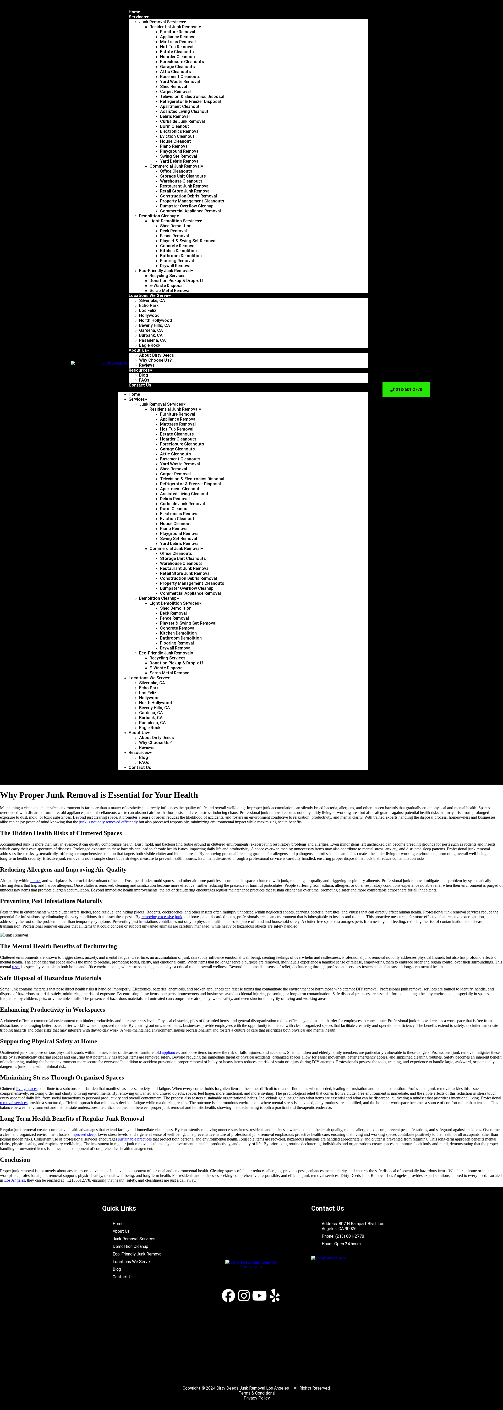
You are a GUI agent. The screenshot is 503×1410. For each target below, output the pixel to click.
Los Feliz (147, 310)
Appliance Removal (178, 36)
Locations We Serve (148, 295)
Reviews (147, 365)
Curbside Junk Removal (182, 121)
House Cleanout (175, 141)
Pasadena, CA (152, 340)
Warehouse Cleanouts (181, 181)
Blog (143, 375)
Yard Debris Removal (180, 161)
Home (134, 11)
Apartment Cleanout (180, 106)
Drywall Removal (176, 265)
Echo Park (148, 305)
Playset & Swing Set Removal (188, 240)
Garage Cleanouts (177, 66)
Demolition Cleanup (158, 215)
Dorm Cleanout (174, 126)
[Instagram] (243, 1295)
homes (35, 880)
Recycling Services (167, 275)
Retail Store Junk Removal (185, 191)
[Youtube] (259, 1295)
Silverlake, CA (152, 300)
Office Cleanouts (176, 171)
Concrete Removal (177, 245)
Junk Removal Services (161, 21)
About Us (138, 350)
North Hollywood (155, 320)
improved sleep (83, 1134)
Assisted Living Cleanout (184, 111)
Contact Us (140, 385)
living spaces (26, 1088)
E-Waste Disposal (167, 285)
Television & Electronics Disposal (192, 96)
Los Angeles (14, 1180)
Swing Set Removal (178, 156)
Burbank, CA (151, 335)
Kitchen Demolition (178, 250)
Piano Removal (174, 146)
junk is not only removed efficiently (108, 822)
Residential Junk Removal (174, 26)
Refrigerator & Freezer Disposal (190, 101)
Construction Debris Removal (188, 196)
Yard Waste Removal (180, 81)
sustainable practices (135, 1139)
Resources (139, 370)
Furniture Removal (177, 31)
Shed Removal (173, 86)
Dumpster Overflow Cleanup (187, 205)
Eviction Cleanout (177, 136)
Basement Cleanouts (180, 76)
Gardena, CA (151, 330)
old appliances (167, 1052)
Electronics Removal (180, 131)
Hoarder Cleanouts (178, 56)
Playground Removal (180, 151)
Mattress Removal (178, 41)
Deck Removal (173, 230)
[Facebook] (228, 1295)
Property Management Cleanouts (192, 201)
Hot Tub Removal (176, 46)
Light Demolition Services (174, 220)
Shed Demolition (176, 225)
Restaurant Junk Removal (185, 186)
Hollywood (149, 315)
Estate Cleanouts (177, 51)
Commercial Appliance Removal (190, 210)
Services (137, 16)
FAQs (144, 380)
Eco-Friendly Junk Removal (165, 270)
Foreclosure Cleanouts (182, 61)
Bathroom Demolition (181, 255)
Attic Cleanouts (175, 71)
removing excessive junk (161, 917)
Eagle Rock (149, 345)
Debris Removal (175, 116)
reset (16, 967)
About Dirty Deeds (156, 355)
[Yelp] (274, 1295)
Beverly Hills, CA (154, 325)
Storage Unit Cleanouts (183, 176)
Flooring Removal (177, 260)
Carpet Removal (175, 91)
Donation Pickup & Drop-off (176, 280)
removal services (14, 1102)
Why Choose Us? (155, 360)
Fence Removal (174, 235)
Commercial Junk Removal (175, 166)
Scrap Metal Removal (170, 290)
